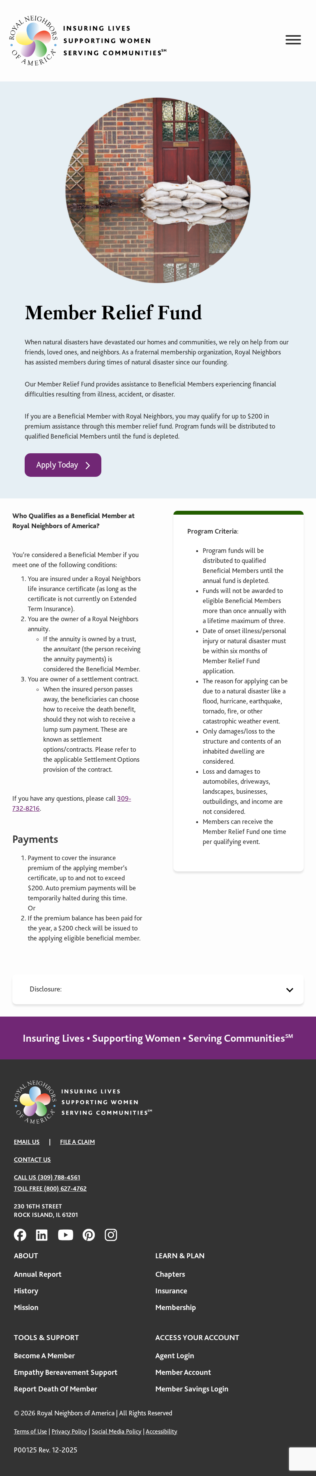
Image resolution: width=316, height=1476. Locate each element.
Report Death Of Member (55, 1388)
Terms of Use (30, 1431)
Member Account (183, 1372)
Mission (26, 1307)
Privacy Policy (69, 1431)
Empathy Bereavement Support (66, 1372)
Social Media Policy (116, 1431)
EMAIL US (27, 1142)
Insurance (171, 1290)
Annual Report (38, 1274)
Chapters (170, 1274)
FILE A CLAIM (77, 1142)
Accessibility (161, 1431)
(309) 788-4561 (59, 1177)
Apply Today (57, 464)
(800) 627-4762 (65, 1188)
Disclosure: (46, 989)
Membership (175, 1307)
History (26, 1290)
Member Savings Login (192, 1388)
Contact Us (32, 1159)
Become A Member (44, 1355)
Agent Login (174, 1355)
